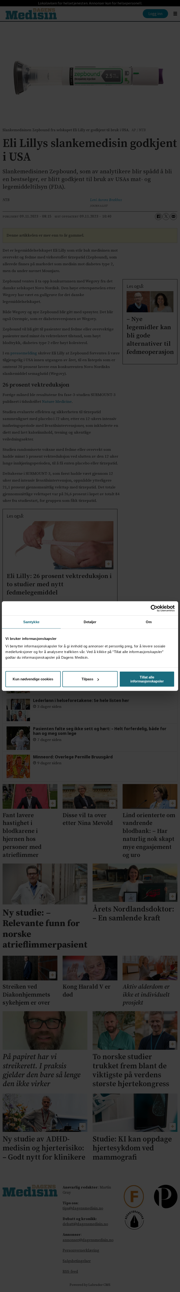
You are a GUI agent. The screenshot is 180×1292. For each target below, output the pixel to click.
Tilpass (87, 679)
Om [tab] (149, 622)
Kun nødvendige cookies (33, 679)
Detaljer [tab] (90, 622)
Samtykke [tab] (31, 622)
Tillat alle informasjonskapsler (147, 679)
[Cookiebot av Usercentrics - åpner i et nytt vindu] (154, 608)
